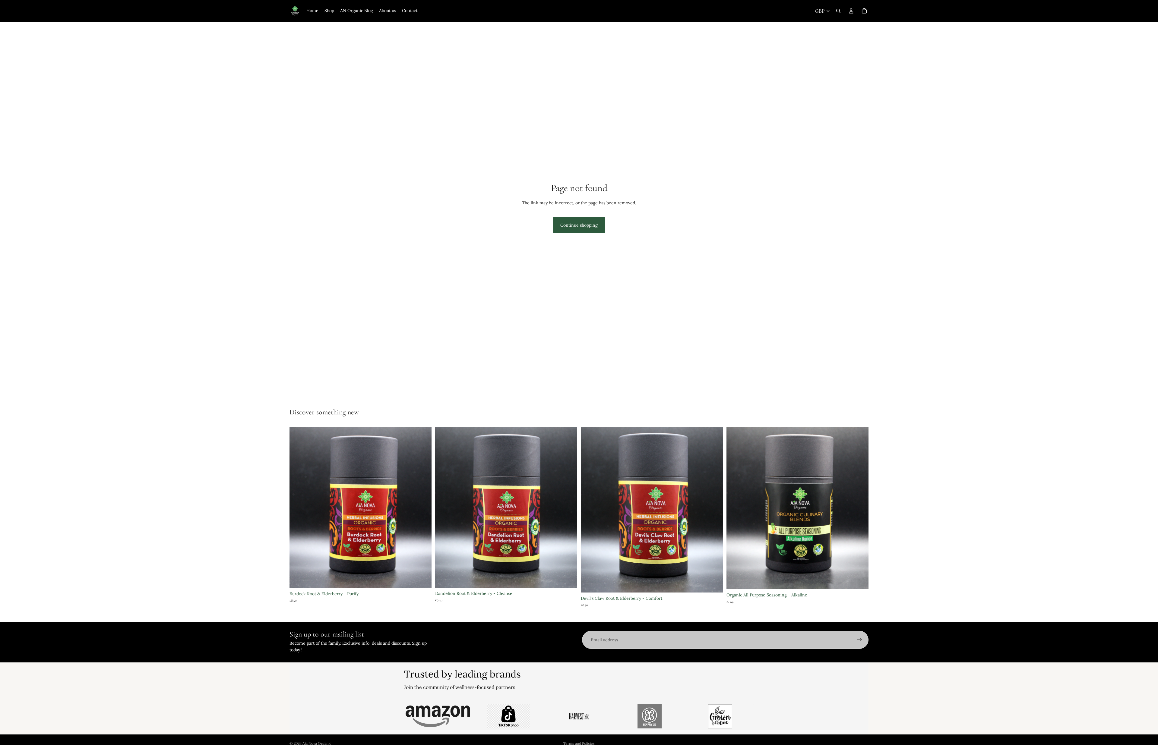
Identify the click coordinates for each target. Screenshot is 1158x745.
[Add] (859, 579)
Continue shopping (579, 225)
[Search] (838, 10)
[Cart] (864, 10)
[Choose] (422, 578)
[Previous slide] (444, 507)
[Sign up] (859, 639)
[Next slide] (568, 507)
